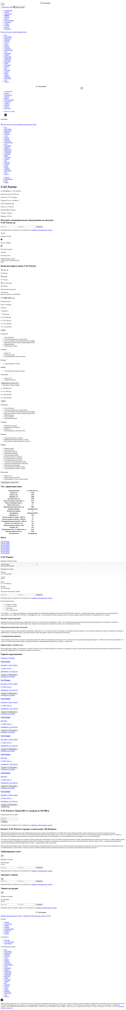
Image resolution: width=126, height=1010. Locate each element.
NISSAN (7, 40)
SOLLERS (7, 53)
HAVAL (6, 47)
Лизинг (6, 12)
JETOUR (7, 70)
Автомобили (8, 10)
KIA (5, 35)
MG (5, 68)
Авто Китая (8, 943)
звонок (19, 7)
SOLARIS (7, 65)
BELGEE (7, 62)
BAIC (6, 73)
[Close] (1, 123)
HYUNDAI (8, 37)
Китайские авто (22, 32)
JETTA (6, 82)
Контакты (7, 29)
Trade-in (6, 17)
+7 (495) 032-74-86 (6, 7)
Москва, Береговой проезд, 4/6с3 (11, 916)
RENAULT (7, 38)
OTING (6, 67)
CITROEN (7, 60)
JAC (5, 80)
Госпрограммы (9, 20)
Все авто (3, 32)
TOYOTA (7, 48)
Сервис (6, 24)
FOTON (7, 42)
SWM (6, 63)
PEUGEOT (7, 78)
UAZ (6, 43)
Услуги (6, 27)
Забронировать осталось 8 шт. (10, 482)
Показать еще (5, 806)
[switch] (1, 270)
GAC (6, 52)
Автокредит (8, 14)
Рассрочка (7, 22)
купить (3, 330)
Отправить (39, 226)
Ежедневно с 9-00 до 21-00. (42, 916)
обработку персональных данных (41, 230)
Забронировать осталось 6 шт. (10, 383)
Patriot (6, 182)
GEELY (6, 45)
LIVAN (6, 72)
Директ (6, 925)
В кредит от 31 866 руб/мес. (9, 675)
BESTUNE (7, 57)
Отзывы (7, 25)
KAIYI (6, 75)
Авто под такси (11, 32)
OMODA (7, 77)
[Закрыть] (81, 88)
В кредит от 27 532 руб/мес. (9, 730)
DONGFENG (8, 50)
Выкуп (6, 19)
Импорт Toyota (31, 124)
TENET (6, 55)
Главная (6, 177)
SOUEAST (7, 58)
